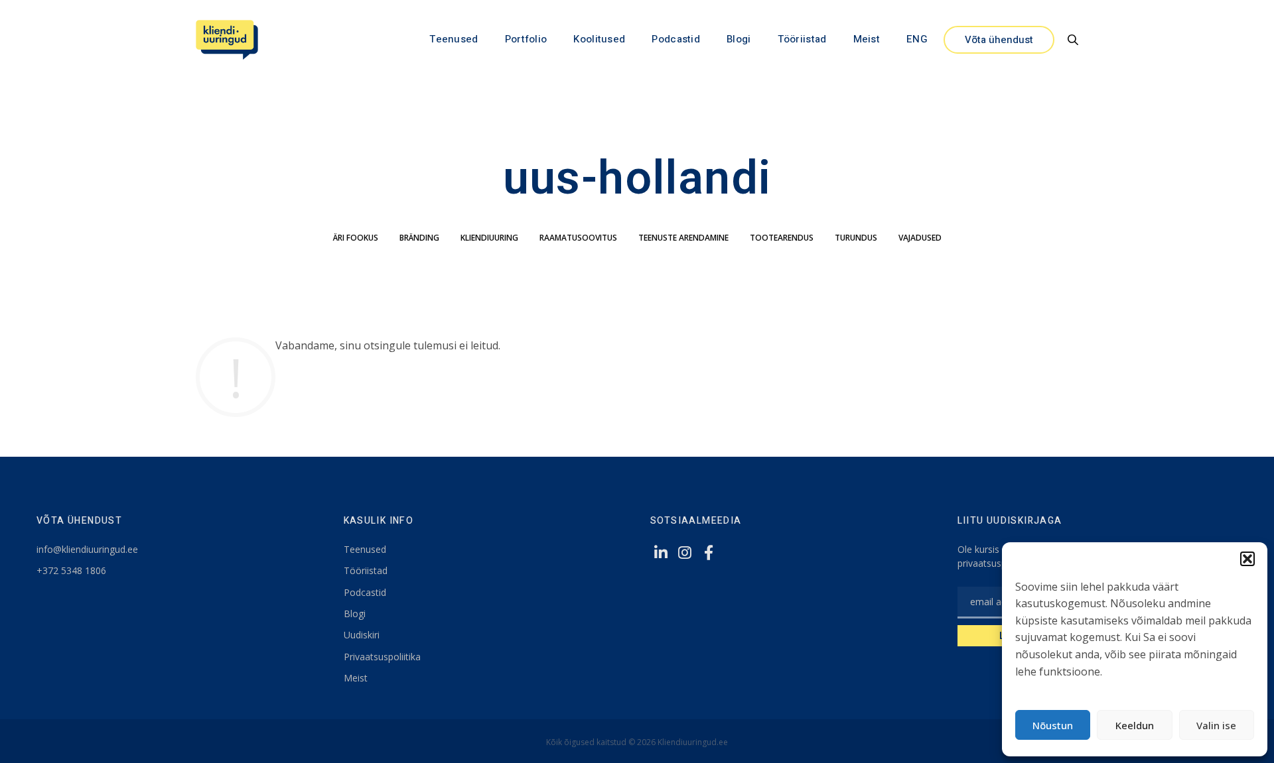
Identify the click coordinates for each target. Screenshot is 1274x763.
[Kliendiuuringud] (227, 40)
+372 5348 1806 (71, 570)
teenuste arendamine (683, 237)
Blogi (739, 39)
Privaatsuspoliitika (382, 656)
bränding (419, 237)
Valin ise (1216, 725)
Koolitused (599, 39)
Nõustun (1052, 725)
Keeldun (1134, 725)
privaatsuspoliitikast (999, 563)
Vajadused (920, 237)
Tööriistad (802, 39)
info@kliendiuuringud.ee (87, 549)
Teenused (453, 39)
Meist (867, 39)
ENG (917, 39)
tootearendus (782, 237)
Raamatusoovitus (578, 237)
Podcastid (676, 39)
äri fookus (355, 237)
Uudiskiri (362, 634)
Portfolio (526, 39)
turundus (856, 237)
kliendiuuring (489, 237)
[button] (1247, 558)
